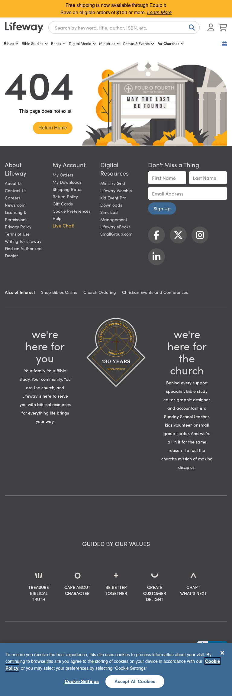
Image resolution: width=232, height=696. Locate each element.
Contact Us (15, 190)
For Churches (168, 43)
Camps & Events (136, 43)
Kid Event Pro (113, 198)
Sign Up (162, 208)
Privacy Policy (18, 227)
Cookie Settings (82, 681)
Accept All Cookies (135, 681)
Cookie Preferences (71, 211)
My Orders (63, 175)
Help (57, 218)
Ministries (107, 43)
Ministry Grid (112, 183)
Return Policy (65, 196)
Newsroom (15, 205)
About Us (13, 183)
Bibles (9, 43)
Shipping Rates (67, 189)
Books (56, 43)
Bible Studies (32, 43)
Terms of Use (17, 234)
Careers (12, 198)
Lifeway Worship (116, 190)
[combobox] (124, 27)
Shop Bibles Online (59, 292)
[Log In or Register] (211, 27)
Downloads (111, 205)
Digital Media (80, 43)
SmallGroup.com (116, 234)
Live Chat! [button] (63, 225)
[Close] (222, 652)
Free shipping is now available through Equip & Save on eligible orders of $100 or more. (116, 9)
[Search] (191, 27)
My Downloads (67, 182)
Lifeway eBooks (115, 227)
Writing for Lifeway (23, 241)
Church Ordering (99, 292)
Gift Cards (63, 204)
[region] (116, 669)
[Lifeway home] (24, 27)
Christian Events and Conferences (155, 292)
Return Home (52, 127)
